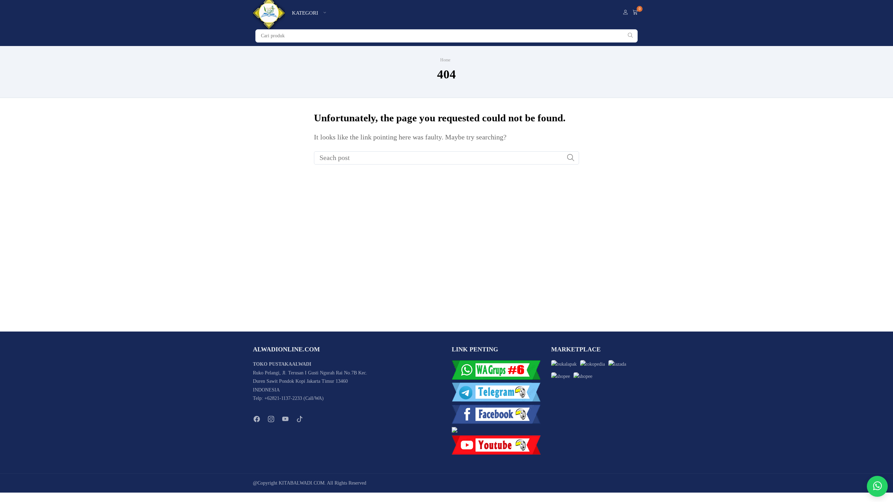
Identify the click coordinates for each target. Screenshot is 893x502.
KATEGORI (305, 13)
